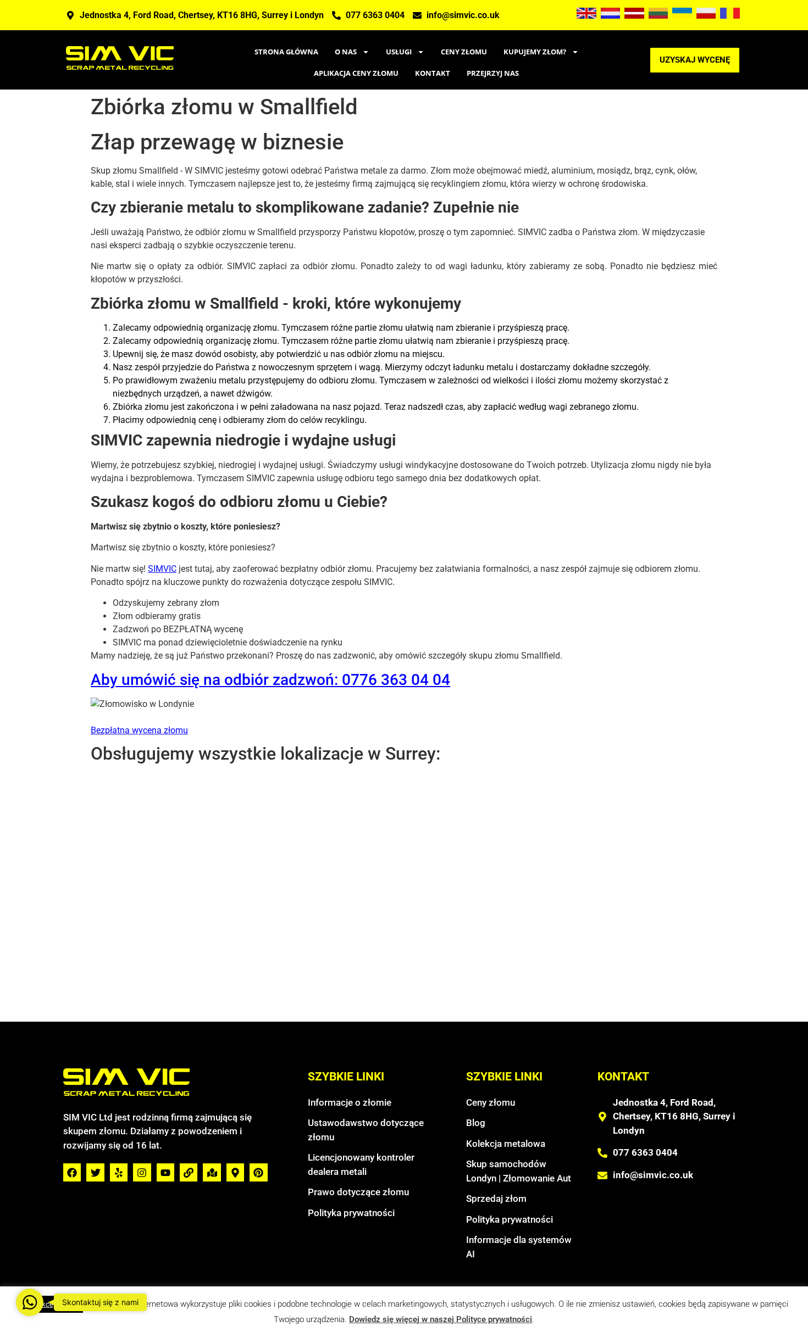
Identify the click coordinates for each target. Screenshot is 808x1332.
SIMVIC (162, 569)
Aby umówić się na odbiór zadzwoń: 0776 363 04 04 (270, 680)
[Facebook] (72, 1172)
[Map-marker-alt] (235, 1172)
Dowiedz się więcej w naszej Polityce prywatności (440, 1319)
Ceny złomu (464, 52)
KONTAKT (432, 73)
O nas (346, 52)
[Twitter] (95, 1172)
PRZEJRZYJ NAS (493, 73)
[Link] (188, 1172)
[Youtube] (165, 1172)
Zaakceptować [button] (53, 1304)
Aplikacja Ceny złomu (356, 73)
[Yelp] (119, 1172)
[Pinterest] (258, 1172)
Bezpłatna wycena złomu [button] (139, 730)
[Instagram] (142, 1172)
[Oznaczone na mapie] (211, 1172)
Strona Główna (286, 52)
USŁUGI (399, 52)
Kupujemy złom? (534, 52)
